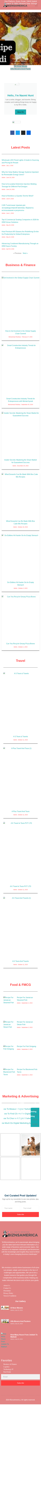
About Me (20, 112)
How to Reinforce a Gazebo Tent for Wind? (17, 196)
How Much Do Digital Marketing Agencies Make (20, 1117)
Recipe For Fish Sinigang (26, 1046)
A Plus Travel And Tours (20, 811)
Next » (25, 253)
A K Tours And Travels (20, 961)
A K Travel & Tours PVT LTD (20, 886)
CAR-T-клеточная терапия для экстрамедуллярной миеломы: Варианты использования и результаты (18, 207)
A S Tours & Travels (20, 736)
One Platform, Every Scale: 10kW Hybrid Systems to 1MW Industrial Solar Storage (20, 2)
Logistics (22, 60)
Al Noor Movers (16, 1308)
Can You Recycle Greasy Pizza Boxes (20, 644)
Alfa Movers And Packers (20, 64)
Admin (21, 1098)
